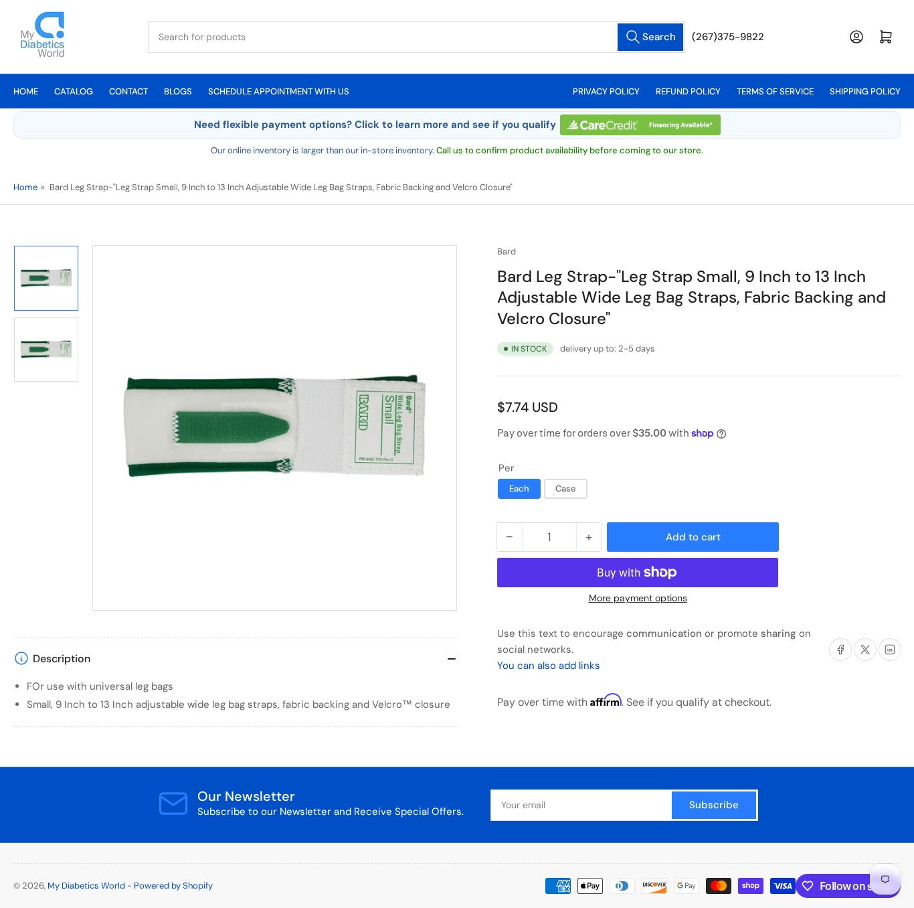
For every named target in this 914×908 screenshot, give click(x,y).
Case (565, 488)
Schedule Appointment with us (278, 91)
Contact (128, 91)
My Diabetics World (86, 885)
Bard (506, 251)
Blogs (178, 91)
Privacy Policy (606, 91)
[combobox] (416, 37)
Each (519, 488)
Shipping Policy (865, 91)
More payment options (638, 598)
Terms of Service (775, 91)
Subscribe (714, 805)
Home (25, 91)
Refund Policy (688, 91)
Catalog (73, 91)
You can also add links (548, 665)
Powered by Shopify (173, 885)
